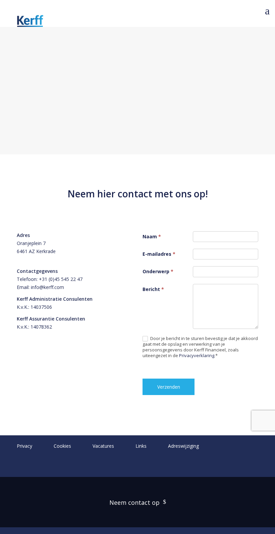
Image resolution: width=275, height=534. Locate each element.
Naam (152, 236)
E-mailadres (159, 254)
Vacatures (103, 446)
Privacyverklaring (196, 355)
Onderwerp (158, 271)
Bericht (153, 289)
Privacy (24, 446)
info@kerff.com (47, 287)
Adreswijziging (183, 446)
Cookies (62, 446)
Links (141, 446)
